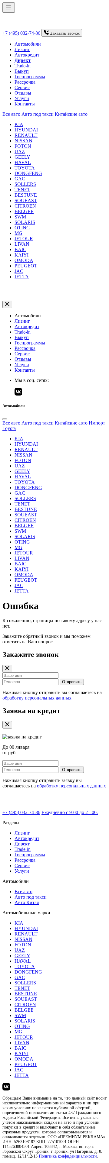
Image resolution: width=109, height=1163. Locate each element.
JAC (19, 271)
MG (18, 233)
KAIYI (21, 254)
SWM (20, 216)
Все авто (11, 114)
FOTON (23, 146)
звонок (65, 33)
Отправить (71, 682)
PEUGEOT (26, 265)
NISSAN (23, 140)
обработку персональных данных (36, 697)
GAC (20, 178)
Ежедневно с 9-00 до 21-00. (69, 812)
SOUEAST (26, 200)
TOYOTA (25, 167)
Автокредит (27, 54)
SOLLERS (25, 184)
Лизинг (22, 49)
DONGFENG (28, 173)
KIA (19, 124)
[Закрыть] (7, 304)
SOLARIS (25, 222)
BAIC (20, 249)
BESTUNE (26, 195)
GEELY (22, 157)
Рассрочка (25, 82)
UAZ (20, 151)
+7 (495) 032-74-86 (21, 33)
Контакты (25, 103)
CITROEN (25, 205)
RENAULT (26, 135)
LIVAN (22, 244)
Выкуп (22, 71)
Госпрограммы (30, 76)
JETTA (22, 276)
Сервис (22, 87)
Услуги (22, 98)
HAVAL (23, 162)
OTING (22, 227)
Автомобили (28, 44)
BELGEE (24, 211)
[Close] (4, 419)
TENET (22, 189)
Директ (22, 843)
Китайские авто (71, 114)
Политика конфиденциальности (68, 1156)
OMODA (24, 260)
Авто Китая (27, 902)
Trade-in (23, 65)
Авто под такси (37, 114)
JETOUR (24, 238)
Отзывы (23, 92)
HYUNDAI (26, 129)
